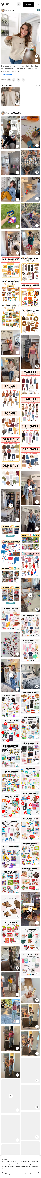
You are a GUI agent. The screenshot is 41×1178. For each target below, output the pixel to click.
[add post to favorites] (36, 60)
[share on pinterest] (13, 80)
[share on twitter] (18, 80)
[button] (38, 4)
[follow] (38, 10)
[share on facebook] (9, 80)
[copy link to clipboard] (23, 80)
